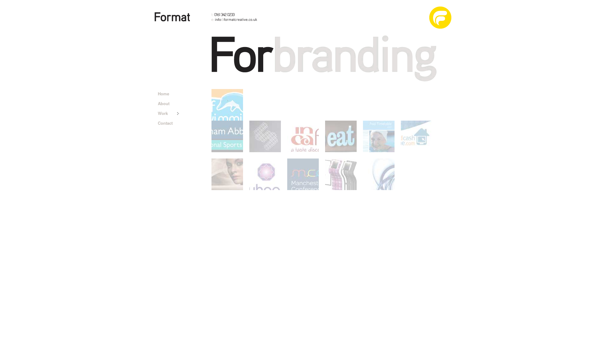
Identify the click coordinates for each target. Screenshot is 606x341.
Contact (165, 123)
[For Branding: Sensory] (265, 136)
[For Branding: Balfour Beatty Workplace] (303, 136)
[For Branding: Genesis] (379, 174)
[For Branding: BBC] (341, 174)
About (163, 103)
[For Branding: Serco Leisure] (379, 136)
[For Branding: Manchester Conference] (303, 174)
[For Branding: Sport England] (227, 136)
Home (163, 94)
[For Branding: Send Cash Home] (416, 136)
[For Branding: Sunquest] (227, 174)
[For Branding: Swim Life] (227, 105)
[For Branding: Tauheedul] (265, 174)
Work (163, 113)
